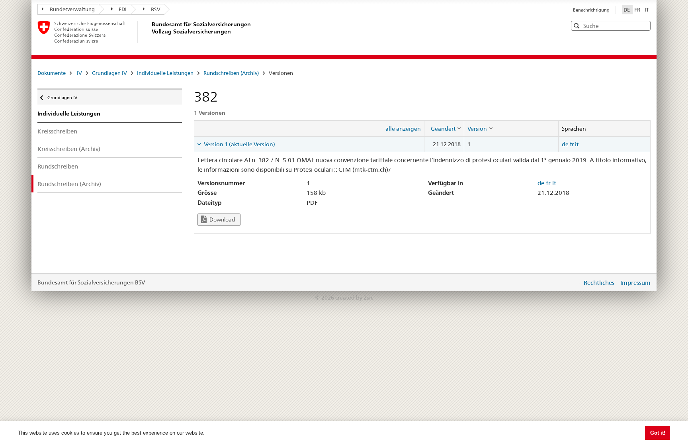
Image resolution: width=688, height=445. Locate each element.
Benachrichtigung (591, 10)
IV (79, 73)
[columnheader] (444, 128)
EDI (123, 9)
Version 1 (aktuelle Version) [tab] (239, 144)
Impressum (635, 282)
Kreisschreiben (57, 131)
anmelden (570, 282)
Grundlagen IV (109, 73)
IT (647, 9)
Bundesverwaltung (72, 9)
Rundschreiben (57, 166)
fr (572, 144)
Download (221, 219)
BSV (155, 9)
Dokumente (51, 73)
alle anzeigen (403, 128)
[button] (643, 25)
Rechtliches (599, 282)
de (565, 144)
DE (627, 9)
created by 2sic (354, 297)
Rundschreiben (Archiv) (231, 73)
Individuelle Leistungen (165, 73)
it (577, 144)
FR (637, 9)
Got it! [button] (657, 433)
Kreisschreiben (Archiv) (68, 149)
